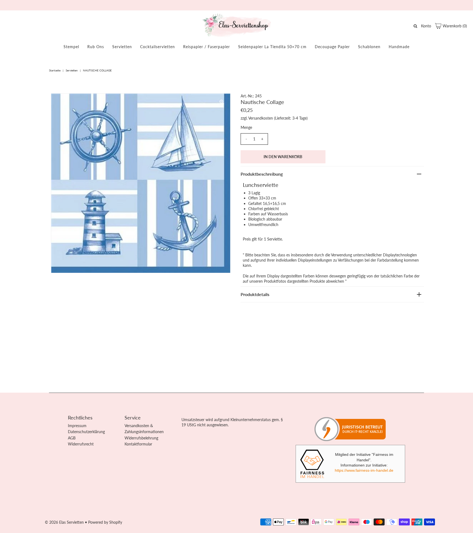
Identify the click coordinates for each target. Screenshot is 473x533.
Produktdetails (255, 294)
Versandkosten (260, 118)
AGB (72, 438)
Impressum (77, 425)
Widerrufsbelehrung (141, 438)
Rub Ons (95, 46)
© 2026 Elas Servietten (64, 522)
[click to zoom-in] (222, 102)
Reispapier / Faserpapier (206, 46)
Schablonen (369, 46)
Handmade (399, 46)
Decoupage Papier (332, 46)
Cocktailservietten (157, 46)
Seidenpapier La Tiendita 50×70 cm (272, 46)
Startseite (54, 70)
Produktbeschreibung (262, 173)
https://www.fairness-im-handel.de (364, 470)
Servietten (122, 46)
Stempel (71, 46)
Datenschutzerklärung (86, 431)
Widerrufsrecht (81, 444)
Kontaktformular (138, 444)
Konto (426, 26)
